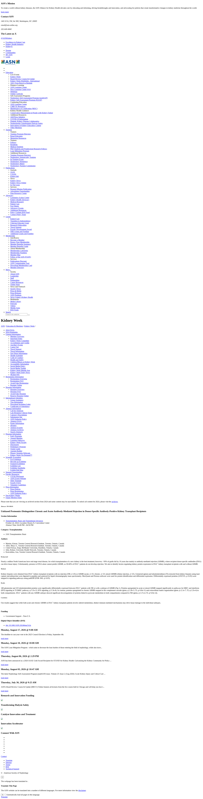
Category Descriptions (18, 415)
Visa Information (16, 402)
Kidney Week (15, 77)
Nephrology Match (17, 164)
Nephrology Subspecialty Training (23, 157)
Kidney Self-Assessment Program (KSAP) (26, 100)
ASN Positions (15, 295)
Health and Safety (17, 360)
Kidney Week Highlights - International (25, 81)
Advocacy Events (16, 208)
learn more (5, 12)
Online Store (15, 285)
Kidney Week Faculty (18, 442)
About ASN (14, 274)
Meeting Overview (17, 336)
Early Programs (16, 436)
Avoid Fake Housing (18, 394)
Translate (9, 760)
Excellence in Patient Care (15, 42)
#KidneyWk (15, 375)
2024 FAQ (10, 330)
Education (9, 73)
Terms (8, 765)
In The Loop (15, 185)
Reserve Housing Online (19, 396)
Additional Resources (18, 210)
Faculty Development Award (21, 229)
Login (8, 57)
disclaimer (82, 790)
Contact (4, 756)
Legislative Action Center (19, 198)
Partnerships (14, 280)
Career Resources (16, 282)
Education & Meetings (14, 326)
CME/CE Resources (17, 106)
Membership (10, 236)
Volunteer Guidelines (18, 485)
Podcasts (13, 304)
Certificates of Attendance (19, 406)
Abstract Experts (16, 428)
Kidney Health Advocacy (19, 200)
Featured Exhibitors (17, 464)
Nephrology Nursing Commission (22, 166)
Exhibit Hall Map (16, 470)
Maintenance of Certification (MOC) (23, 109)
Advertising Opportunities (20, 191)
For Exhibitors (15, 459)
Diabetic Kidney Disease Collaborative (24, 121)
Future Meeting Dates (14, 498)
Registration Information (15, 377)
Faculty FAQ (15, 483)
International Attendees (14, 398)
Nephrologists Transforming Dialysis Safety (26, 123)
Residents (14, 145)
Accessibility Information (19, 364)
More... (8, 270)
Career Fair (14, 347)
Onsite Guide (15, 449)
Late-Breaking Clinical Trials (21, 413)
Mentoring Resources (18, 138)
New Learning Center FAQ (20, 89)
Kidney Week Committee (19, 341)
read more (4, 639)
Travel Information (17, 351)
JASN (12, 172)
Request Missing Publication (20, 189)
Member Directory (17, 268)
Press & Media (15, 291)
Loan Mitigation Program (19, 151)
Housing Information (13, 387)
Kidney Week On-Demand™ (21, 455)
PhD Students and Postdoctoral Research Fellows (28, 149)
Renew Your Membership (19, 242)
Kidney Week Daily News (20, 373)
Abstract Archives (17, 430)
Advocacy (9, 195)
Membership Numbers (18, 253)
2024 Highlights (12, 332)
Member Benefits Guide (19, 246)
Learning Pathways (17, 440)
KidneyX (9, 46)
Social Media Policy (17, 366)
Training (9, 130)
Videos (13, 306)
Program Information (13, 434)
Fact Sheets (14, 206)
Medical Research (17, 202)
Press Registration (17, 491)
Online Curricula (16, 94)
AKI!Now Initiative (17, 117)
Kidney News (15, 181)
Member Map (15, 255)
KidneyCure (15, 219)
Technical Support (12, 769)
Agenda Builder (16, 451)
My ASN (9, 55)
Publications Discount (18, 261)
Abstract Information (13, 409)
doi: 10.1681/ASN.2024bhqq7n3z (18, 625)
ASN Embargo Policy (18, 419)
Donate (8, 50)
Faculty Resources (12, 474)
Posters (13, 426)
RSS (7, 767)
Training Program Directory (20, 155)
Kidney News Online (18, 183)
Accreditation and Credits (19, 343)
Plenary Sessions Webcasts (20, 453)
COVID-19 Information (19, 119)
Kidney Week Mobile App (20, 370)
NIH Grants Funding (19, 232)
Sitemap (9, 763)
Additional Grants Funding (21, 234)
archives (115, 502)
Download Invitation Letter (20, 404)
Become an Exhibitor (18, 462)
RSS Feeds (14, 310)
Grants (8, 217)
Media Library (15, 301)
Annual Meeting (16, 438)
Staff (12, 278)
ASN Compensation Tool (19, 263)
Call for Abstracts (16, 411)
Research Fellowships (18, 225)
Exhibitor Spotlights (17, 468)
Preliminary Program (18, 447)
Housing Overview (17, 389)
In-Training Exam (16, 159)
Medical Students (16, 147)
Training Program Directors (20, 134)
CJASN (13, 174)
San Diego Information (18, 353)
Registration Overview (18, 379)
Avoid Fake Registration (19, 383)
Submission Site (16, 417)
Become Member (17, 240)
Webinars (13, 92)
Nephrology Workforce (19, 162)
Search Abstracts (16, 432)
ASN (3, 326)
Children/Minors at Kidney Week (22, 362)
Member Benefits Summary (20, 244)
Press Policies (15, 489)
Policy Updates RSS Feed (20, 212)
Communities (11, 53)
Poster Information (17, 423)
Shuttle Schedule (16, 356)
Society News (15, 289)
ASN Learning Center (18, 87)
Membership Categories (19, 251)
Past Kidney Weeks (13, 496)
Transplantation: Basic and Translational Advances (24, 521)
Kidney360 (14, 176)
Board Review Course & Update (22, 79)
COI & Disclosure (17, 476)
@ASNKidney (6, 38)
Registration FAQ (16, 381)
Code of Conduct (16, 358)
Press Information (12, 487)
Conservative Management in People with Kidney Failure (31, 113)
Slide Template (15, 481)
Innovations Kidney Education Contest (25, 126)
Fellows (13, 142)
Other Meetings (16, 128)
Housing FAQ (15, 392)
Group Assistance (16, 400)
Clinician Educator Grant (19, 223)
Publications (10, 168)
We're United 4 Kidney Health (21, 297)
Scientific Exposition (13, 457)
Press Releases (15, 293)
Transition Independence (20, 221)
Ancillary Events (16, 345)
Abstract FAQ (15, 421)
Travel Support (15, 227)
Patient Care (14, 204)
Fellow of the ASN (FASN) (20, 257)
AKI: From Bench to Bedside (21, 83)
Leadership (14, 276)
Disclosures (14, 445)
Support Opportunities (14, 472)
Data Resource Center (18, 193)
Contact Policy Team (18, 215)
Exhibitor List (15, 466)
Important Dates (16, 339)
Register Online (16, 385)
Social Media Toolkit (18, 368)
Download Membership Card (21, 265)
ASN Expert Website (18, 479)
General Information (13, 334)
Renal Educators (16, 136)
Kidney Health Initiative (14, 44)
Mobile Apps (15, 308)
